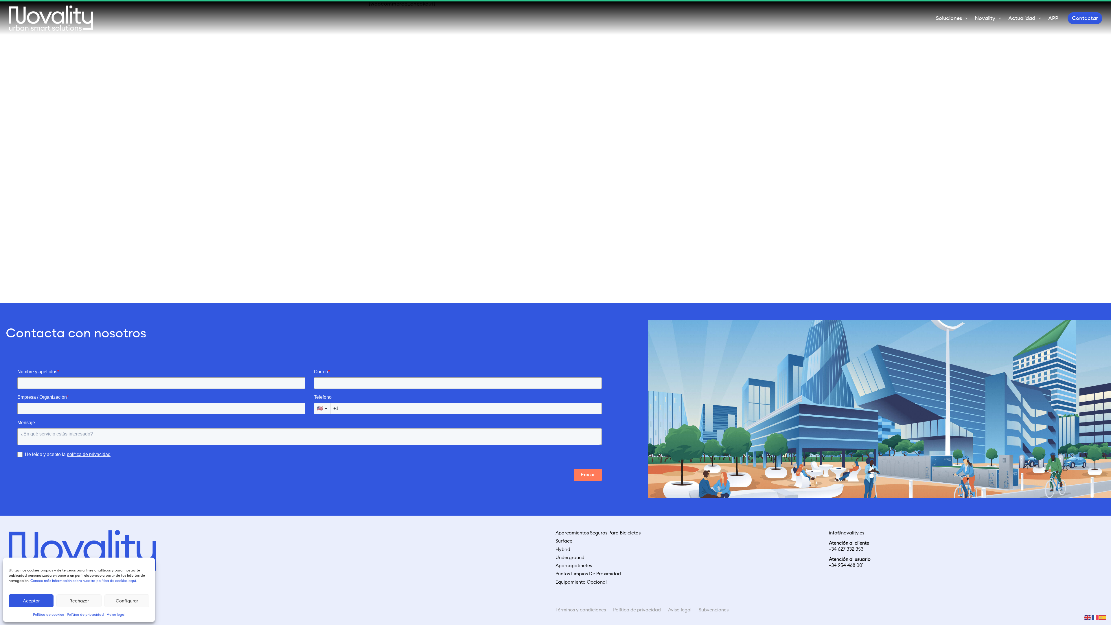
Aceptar (31, 601)
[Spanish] (1103, 616)
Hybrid (563, 549)
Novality (985, 18)
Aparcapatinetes (574, 566)
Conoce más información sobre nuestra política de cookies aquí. (83, 580)
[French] (1095, 616)
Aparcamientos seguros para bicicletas (598, 533)
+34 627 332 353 (846, 549)
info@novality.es (846, 533)
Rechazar (79, 601)
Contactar (1085, 18)
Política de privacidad (637, 610)
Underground (570, 557)
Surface (564, 541)
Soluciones (949, 18)
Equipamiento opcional (581, 582)
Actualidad (1021, 18)
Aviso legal (679, 610)
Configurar (127, 601)
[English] (1088, 616)
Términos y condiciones (581, 610)
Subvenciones (714, 610)
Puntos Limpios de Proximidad (588, 574)
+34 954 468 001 (846, 565)
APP (1053, 18)
